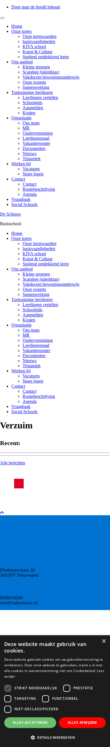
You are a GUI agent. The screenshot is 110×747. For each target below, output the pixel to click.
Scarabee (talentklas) (41, 72)
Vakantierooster (36, 143)
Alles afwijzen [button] (82, 722)
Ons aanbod (22, 61)
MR (26, 128)
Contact (18, 179)
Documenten (34, 148)
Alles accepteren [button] (30, 722)
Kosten (29, 112)
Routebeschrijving (39, 189)
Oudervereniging (38, 133)
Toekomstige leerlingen (32, 92)
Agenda (30, 194)
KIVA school (34, 46)
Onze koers (21, 31)
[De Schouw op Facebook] (19, 483)
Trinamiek (32, 158)
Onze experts (34, 82)
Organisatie (21, 117)
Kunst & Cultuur (37, 51)
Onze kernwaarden (39, 36)
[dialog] (55, 691)
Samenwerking (36, 87)
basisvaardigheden (39, 41)
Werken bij (21, 163)
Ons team (31, 123)
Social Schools (24, 204)
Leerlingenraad (36, 138)
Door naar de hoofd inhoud (35, 7)
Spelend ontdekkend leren (46, 56)
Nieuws (29, 153)
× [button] (104, 641)
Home (16, 26)
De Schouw (10, 214)
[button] (55, 737)
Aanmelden (33, 107)
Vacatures (31, 168)
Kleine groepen (36, 67)
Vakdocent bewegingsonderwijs (51, 77)
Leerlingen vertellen (40, 97)
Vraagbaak (20, 199)
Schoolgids (32, 102)
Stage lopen (33, 173)
